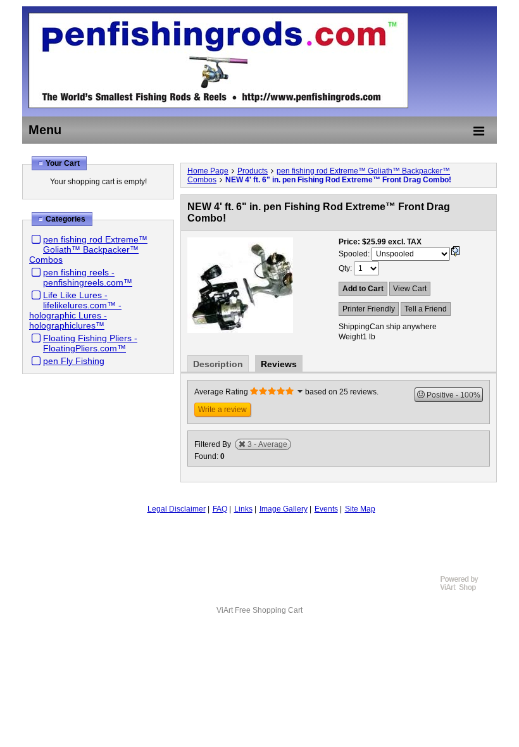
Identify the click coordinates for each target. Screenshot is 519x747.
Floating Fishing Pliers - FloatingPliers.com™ (90, 343)
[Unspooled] (455, 253)
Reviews (279, 364)
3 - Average (267, 444)
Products (252, 170)
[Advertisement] (259, 548)
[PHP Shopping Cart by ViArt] (465, 589)
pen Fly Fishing (73, 361)
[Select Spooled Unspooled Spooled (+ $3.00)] (411, 253)
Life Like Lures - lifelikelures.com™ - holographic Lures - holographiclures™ (75, 310)
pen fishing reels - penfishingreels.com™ (87, 277)
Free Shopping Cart (269, 610)
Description (218, 364)
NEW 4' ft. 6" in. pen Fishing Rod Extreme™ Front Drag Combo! (338, 179)
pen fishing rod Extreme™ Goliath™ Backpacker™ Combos (88, 249)
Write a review (222, 409)
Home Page (207, 170)
